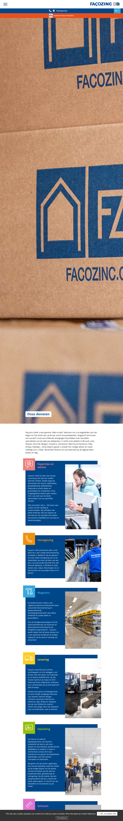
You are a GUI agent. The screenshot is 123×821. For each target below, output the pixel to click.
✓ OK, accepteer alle (107, 814)
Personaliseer (62, 818)
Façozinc (105, 4)
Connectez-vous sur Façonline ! (64, 15)
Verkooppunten (61, 11)
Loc (54, 11)
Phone (50, 11)
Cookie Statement (88, 814)
